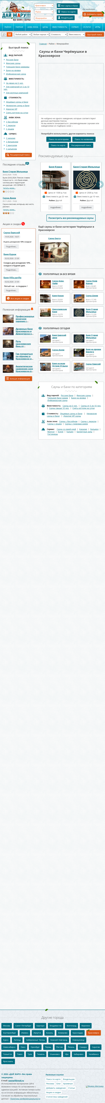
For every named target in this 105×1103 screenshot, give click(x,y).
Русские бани (12, 59)
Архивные (68, 1083)
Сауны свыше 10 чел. (59, 408)
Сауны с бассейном (68, 421)
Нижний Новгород (58, 1040)
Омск (23, 1047)
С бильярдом (12, 141)
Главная (43, 43)
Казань (49, 1032)
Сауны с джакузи (88, 421)
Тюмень (41, 1054)
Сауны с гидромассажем (76, 424)
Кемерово (62, 1032)
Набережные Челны (35, 1040)
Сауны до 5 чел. (70, 405)
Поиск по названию (84, 139)
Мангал (51, 431)
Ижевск (24, 1032)
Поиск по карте (68, 11)
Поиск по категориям (59, 139)
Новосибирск (9, 1047)
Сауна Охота (54, 238)
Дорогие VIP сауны (72, 416)
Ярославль (8, 1061)
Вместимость (59, 27)
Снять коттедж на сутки (17, 112)
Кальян (70, 431)
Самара (83, 1047)
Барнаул (40, 1025)
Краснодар (78, 1032)
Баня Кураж (10, 254)
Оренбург (35, 1047)
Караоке (83, 429)
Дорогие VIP (11, 109)
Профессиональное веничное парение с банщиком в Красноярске (26, 321)
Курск (5, 1040)
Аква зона (32, 27)
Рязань (71, 1047)
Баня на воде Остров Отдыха (60, 364)
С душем (10, 129)
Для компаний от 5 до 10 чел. (16, 87)
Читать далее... (9, 188)
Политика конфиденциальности (25, 1098)
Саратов (96, 1047)
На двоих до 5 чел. (14, 83)
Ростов (59, 1047)
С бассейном (12, 122)
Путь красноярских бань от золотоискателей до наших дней (25, 346)
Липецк (17, 1040)
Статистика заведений (57, 1096)
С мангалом (11, 145)
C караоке (10, 138)
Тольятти (7, 1054)
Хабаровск (78, 1054)
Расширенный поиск (20, 154)
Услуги (87, 27)
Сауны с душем (54, 424)
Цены (45, 27)
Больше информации (20, 378)
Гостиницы (52, 434)
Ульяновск (55, 1054)
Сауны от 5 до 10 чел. (91, 405)
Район (8, 27)
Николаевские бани (59, 310)
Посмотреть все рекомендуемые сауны (71, 218)
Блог (58, 1083)
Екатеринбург (9, 1032)
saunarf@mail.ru (16, 1080)
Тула (30, 1054)
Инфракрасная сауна (16, 74)
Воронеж (85, 1025)
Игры (97, 27)
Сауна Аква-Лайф (58, 282)
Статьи (71, 1088)
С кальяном (11, 149)
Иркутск (37, 1032)
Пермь (48, 1047)
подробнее (55, 207)
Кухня (60, 431)
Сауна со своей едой (66, 429)
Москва (6, 1025)
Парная (19, 27)
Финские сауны (13, 63)
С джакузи (10, 125)
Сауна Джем (9, 198)
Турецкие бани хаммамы (17, 66)
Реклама (50, 1083)
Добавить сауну (94, 14)
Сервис (75, 27)
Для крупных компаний (17, 92)
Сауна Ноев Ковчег (91, 282)
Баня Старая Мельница (15, 171)
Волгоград (71, 1025)
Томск (19, 1054)
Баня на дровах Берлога (93, 350)
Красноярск (93, 1032)
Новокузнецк (78, 1040)
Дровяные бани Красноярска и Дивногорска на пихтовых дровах (24, 333)
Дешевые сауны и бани (17, 102)
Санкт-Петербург (23, 1025)
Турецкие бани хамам (57, 398)
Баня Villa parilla (12, 277)
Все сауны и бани (69, 5)
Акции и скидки (53, 1092)
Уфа (66, 1054)
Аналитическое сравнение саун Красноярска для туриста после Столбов (25, 371)
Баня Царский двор (59, 336)
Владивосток (56, 1025)
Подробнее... (11, 246)
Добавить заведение (56, 1088)
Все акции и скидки (20, 298)
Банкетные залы (84, 431)
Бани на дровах (13, 70)
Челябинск (94, 1054)
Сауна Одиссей (12, 232)
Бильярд (94, 429)
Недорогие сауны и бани (17, 105)
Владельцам (67, 17)
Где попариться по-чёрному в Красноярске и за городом (24, 357)
